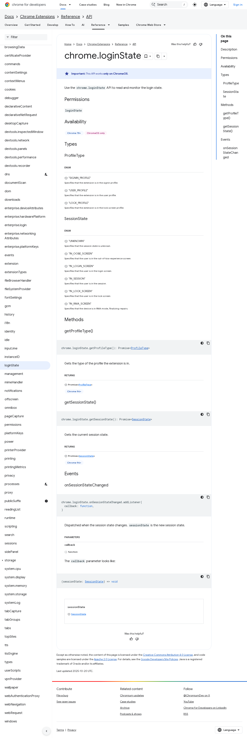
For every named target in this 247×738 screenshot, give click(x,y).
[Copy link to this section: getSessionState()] (100, 402)
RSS (186, 714)
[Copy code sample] (208, 343)
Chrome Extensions (37, 16)
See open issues (66, 701)
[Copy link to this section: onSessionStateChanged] (112, 485)
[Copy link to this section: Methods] (87, 320)
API (89, 16)
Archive (124, 707)
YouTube (189, 701)
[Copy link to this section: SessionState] (91, 219)
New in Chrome (126, 4)
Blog (106, 4)
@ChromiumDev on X (197, 695)
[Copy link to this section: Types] (81, 144)
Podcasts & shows (130, 714)
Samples (123, 25)
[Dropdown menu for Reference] (110, 25)
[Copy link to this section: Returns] (79, 374)
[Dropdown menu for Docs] (71, 4)
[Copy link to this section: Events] (82, 474)
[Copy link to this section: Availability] (90, 122)
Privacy (72, 729)
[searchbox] (26, 37)
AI (83, 25)
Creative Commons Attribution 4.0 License (168, 655)
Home (67, 44)
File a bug (62, 695)
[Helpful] (195, 44)
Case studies (88, 4)
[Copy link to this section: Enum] (75, 167)
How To (70, 25)
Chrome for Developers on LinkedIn (205, 707)
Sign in (238, 4)
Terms (60, 729)
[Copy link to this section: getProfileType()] (97, 331)
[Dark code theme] (202, 343)
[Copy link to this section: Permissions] (93, 99)
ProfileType (139, 348)
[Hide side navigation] (46, 731)
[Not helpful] (201, 44)
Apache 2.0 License (105, 659)
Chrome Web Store (148, 25)
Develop (52, 25)
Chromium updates (132, 695)
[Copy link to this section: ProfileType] (88, 156)
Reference (70, 16)
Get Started (32, 25)
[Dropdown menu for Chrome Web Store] (165, 25)
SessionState (141, 419)
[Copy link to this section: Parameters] (84, 536)
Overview (11, 25)
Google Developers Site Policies (159, 659)
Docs (63, 4)
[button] (25, 560)
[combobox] (169, 4)
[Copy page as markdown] (158, 56)
